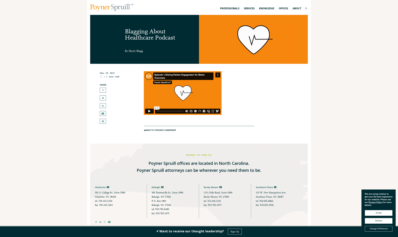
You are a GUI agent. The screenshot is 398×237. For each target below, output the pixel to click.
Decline (378, 221)
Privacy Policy (375, 202)
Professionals (229, 8)
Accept (379, 213)
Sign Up (234, 231)
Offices (283, 8)
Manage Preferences (379, 229)
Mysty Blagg (136, 51)
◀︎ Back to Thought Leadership (160, 130)
